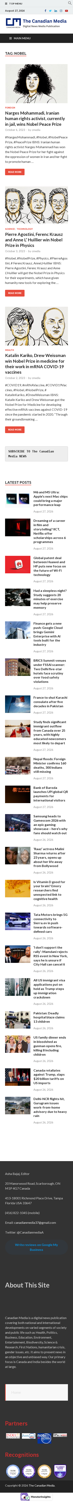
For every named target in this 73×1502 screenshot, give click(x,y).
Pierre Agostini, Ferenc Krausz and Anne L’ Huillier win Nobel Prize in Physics (34, 240)
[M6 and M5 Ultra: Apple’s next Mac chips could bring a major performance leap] (17, 492)
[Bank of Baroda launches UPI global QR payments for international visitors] (17, 788)
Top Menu (15, 3)
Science (10, 229)
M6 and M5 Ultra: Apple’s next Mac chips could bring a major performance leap (50, 498)
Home (16, 1392)
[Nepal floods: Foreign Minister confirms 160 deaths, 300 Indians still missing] (17, 759)
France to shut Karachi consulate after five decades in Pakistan (50, 701)
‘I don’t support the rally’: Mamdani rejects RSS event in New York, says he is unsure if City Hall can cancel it (50, 955)
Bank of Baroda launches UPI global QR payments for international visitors (50, 794)
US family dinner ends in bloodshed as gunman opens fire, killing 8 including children (49, 1045)
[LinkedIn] (56, 11)
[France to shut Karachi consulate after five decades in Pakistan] (17, 698)
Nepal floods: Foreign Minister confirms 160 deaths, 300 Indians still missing (49, 765)
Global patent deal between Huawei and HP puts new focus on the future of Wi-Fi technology (49, 566)
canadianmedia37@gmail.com (35, 1222)
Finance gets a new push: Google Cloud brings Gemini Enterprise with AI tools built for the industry (48, 633)
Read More (14, 172)
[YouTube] (66, 11)
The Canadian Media (42, 1485)
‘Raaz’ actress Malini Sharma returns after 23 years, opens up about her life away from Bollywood (49, 857)
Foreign (10, 107)
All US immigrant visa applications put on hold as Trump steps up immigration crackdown (49, 988)
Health (9, 350)
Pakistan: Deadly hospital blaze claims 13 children (49, 1017)
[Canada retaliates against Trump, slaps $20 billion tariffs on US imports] (17, 1071)
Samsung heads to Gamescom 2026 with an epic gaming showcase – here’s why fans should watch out (50, 824)
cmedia (36, 129)
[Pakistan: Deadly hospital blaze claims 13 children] (17, 1013)
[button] (70, 4)
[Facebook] (45, 11)
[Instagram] (61, 11)
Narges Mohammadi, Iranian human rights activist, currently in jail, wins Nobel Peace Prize (35, 118)
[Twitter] (50, 11)
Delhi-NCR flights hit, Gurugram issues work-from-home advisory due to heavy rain (50, 1107)
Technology (25, 229)
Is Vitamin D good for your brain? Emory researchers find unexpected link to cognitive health (49, 890)
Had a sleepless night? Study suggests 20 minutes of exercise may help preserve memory (50, 599)
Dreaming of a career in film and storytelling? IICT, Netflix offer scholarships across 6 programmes (49, 531)
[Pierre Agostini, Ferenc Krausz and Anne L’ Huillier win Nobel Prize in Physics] (36, 206)
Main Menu (22, 38)
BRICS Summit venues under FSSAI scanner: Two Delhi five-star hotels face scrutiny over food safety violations (49, 670)
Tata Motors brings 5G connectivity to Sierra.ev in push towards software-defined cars (50, 923)
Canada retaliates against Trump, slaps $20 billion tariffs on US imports (49, 1076)
